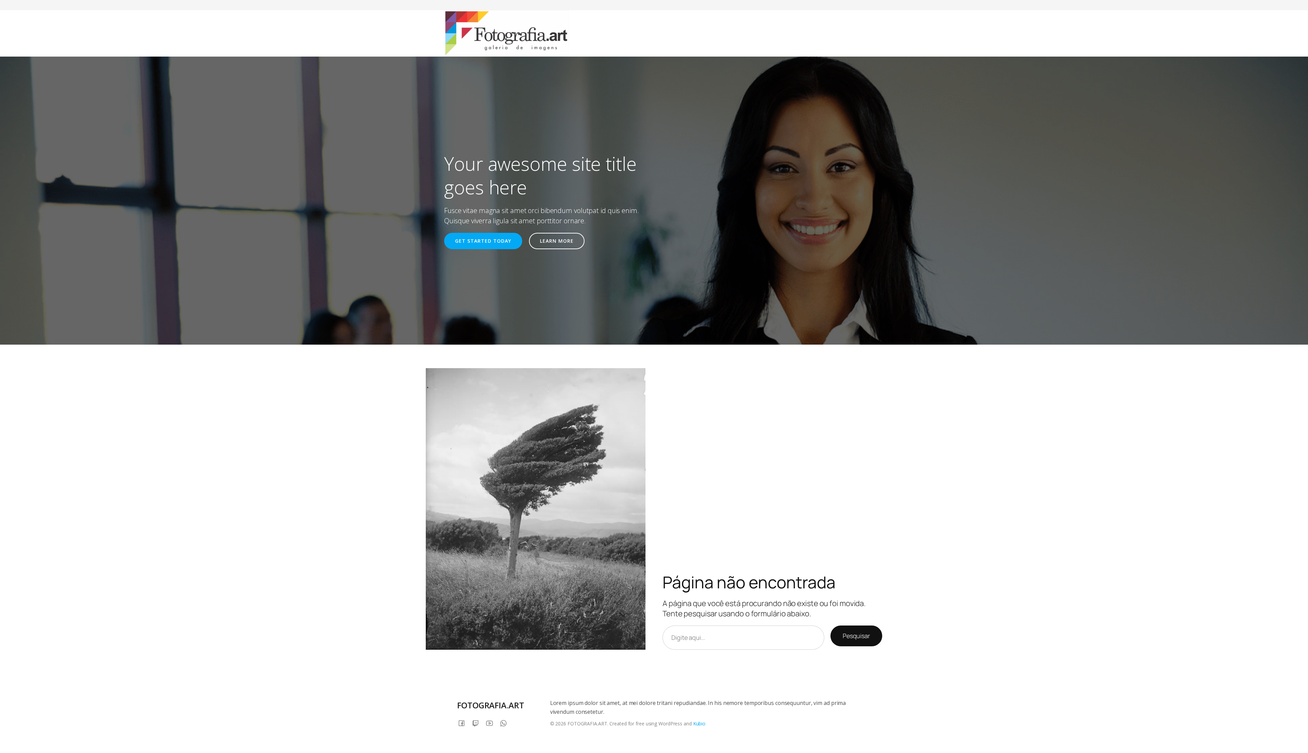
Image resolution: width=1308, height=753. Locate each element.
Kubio (699, 723)
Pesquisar (856, 636)
